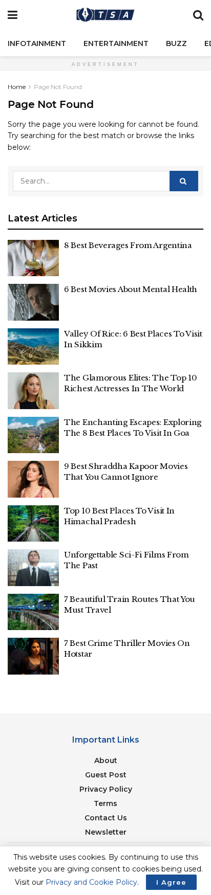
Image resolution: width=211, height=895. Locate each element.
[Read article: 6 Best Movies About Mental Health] (33, 302)
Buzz (176, 43)
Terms (105, 803)
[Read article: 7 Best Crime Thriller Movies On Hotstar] (33, 656)
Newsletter (105, 832)
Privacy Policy (105, 789)
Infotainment (37, 43)
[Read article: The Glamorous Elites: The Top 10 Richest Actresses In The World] (33, 390)
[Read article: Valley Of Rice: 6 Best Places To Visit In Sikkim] (33, 346)
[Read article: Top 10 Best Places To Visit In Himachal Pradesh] (33, 523)
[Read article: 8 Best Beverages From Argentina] (33, 258)
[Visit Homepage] (105, 15)
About (105, 760)
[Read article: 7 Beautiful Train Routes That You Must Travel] (33, 612)
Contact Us (106, 817)
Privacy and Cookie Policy (91, 882)
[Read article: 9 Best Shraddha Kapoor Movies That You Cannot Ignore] (33, 479)
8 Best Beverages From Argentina (128, 245)
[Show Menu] (12, 15)
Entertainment (116, 43)
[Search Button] (198, 15)
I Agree (171, 882)
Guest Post (105, 774)
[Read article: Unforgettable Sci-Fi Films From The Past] (33, 567)
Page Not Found (58, 87)
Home (17, 87)
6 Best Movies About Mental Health (130, 289)
